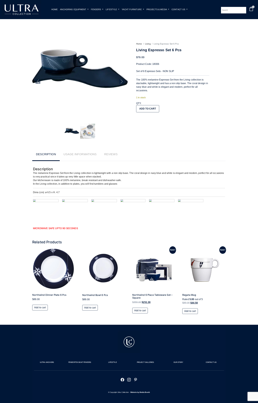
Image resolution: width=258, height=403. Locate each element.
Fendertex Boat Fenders (79, 362)
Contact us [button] (179, 9)
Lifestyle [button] (112, 9)
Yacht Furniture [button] (132, 9)
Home (54, 9)
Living (148, 44)
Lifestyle (112, 362)
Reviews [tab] (111, 154)
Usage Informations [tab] (80, 154)
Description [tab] (46, 154)
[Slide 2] (87, 131)
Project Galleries (145, 362)
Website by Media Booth (140, 392)
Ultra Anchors (47, 362)
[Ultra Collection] (21, 17)
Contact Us (211, 362)
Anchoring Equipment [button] (73, 9)
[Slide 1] (71, 131)
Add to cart (147, 108)
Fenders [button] (96, 9)
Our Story (178, 362)
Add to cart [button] (40, 307)
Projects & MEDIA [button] (157, 9)
